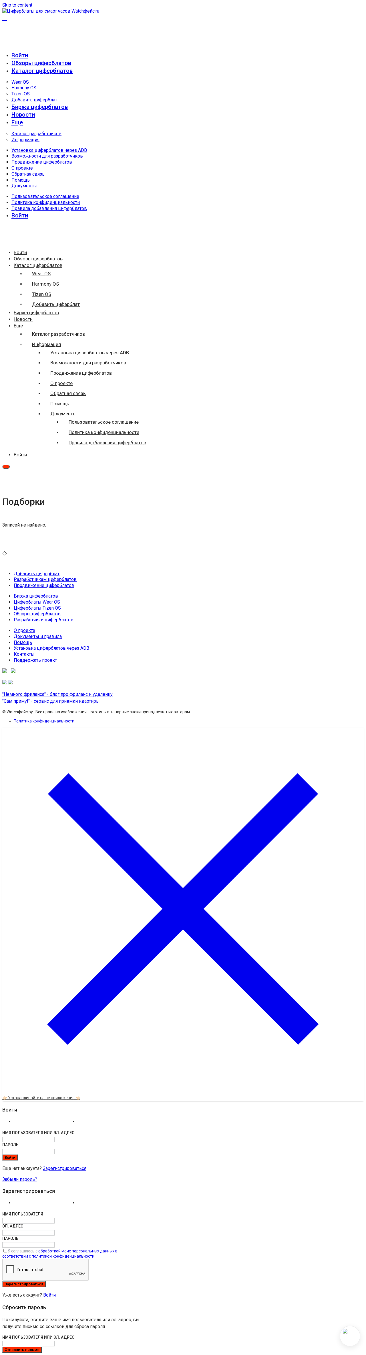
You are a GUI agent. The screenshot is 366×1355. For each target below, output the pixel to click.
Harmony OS (23, 88)
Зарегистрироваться (64, 1168)
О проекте (22, 168)
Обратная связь (28, 174)
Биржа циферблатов (39, 106)
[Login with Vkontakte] (44, 1123)
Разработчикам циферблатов (45, 579)
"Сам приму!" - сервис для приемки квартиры (51, 701)
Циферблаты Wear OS (37, 602)
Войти (49, 1295)
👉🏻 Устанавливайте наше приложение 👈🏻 (41, 1097)
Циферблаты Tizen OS (37, 608)
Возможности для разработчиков (47, 156)
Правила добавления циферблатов (49, 208)
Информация (25, 139)
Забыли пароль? (19, 1179)
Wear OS (20, 82)
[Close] (183, 1088)
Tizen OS (20, 94)
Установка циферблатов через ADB (49, 150)
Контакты (24, 654)
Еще (17, 122)
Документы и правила (38, 636)
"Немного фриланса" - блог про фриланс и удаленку (57, 694)
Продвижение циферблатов (41, 162)
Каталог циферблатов (42, 70)
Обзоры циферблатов (41, 63)
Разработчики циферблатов (43, 619)
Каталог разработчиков (36, 133)
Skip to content (17, 5)
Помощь (20, 180)
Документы (24, 185)
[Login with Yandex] (109, 1123)
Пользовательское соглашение (45, 196)
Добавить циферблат (34, 100)
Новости (23, 114)
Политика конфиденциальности (45, 202)
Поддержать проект (35, 660)
